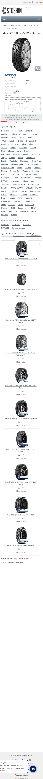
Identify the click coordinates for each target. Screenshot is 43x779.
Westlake (13, 161)
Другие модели (18, 228)
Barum (20, 158)
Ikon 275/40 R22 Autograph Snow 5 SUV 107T (21, 259)
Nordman (34, 195)
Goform (15, 178)
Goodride (13, 211)
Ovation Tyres (17, 164)
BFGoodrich (31, 141)
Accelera (5, 144)
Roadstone (35, 154)
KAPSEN (15, 191)
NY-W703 (37, 25)
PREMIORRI (31, 175)
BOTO (38, 188)
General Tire (15, 171)
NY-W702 (27, 225)
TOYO (4, 141)
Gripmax (29, 198)
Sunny (12, 158)
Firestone (23, 148)
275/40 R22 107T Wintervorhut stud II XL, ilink (21, 289)
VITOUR (32, 208)
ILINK (11, 175)
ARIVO (4, 195)
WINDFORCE (19, 185)
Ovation (11, 205)
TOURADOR (33, 185)
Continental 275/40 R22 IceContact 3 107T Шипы (21, 321)
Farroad (34, 211)
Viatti (31, 144)
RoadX (4, 188)
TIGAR (4, 148)
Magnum (11, 198)
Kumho (12, 141)
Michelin (4, 138)
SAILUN (29, 188)
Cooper (13, 148)
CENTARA (29, 205)
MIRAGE (5, 191)
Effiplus (11, 151)
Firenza (14, 144)
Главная (5, 25)
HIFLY (3, 211)
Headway (14, 195)
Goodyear (5, 134)
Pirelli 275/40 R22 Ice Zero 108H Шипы (21, 545)
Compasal (5, 201)
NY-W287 (5, 225)
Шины (24, 25)
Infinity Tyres (36, 161)
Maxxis (35, 134)
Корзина (28, 7)
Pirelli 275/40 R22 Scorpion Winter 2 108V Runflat (20, 450)
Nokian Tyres (35, 191)
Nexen (4, 171)
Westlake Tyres (7, 168)
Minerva (37, 168)
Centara (26, 171)
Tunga (4, 158)
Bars (3, 198)
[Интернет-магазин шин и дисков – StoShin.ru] (12, 14)
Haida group (28, 181)
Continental (17, 131)
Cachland (5, 178)
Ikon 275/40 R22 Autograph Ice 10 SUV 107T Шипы (21, 387)
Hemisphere (26, 178)
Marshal (16, 154)
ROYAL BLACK (16, 188)
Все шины (22, 208)
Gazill (20, 205)
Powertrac (30, 158)
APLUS (20, 175)
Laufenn (35, 171)
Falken (23, 144)
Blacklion (24, 161)
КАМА (19, 168)
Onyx (30, 25)
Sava (19, 151)
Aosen (24, 191)
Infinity (4, 161)
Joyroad (37, 178)
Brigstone (5, 131)
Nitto (3, 151)
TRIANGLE (17, 201)
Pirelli (22, 138)
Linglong (4, 164)
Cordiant (28, 131)
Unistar (4, 208)
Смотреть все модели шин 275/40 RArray (27, 236)
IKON (12, 208)
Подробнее (36, 112)
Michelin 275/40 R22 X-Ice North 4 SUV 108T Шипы (21, 483)
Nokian (14, 138)
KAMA (4, 175)
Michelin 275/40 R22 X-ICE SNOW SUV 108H (21, 418)
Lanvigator (16, 181)
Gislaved (28, 151)
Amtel (20, 198)
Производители (15, 25)
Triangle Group (32, 164)
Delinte (28, 168)
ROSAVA (5, 181)
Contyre (24, 195)
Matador (26, 134)
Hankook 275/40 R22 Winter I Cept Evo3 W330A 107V (21, 354)
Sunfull (25, 154)
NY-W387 (16, 225)
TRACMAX (6, 185)
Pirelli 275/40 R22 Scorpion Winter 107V (21, 515)
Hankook (16, 134)
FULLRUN (5, 154)
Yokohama (31, 138)
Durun (20, 141)
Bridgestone (30, 201)
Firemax (4, 215)
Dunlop (33, 148)
